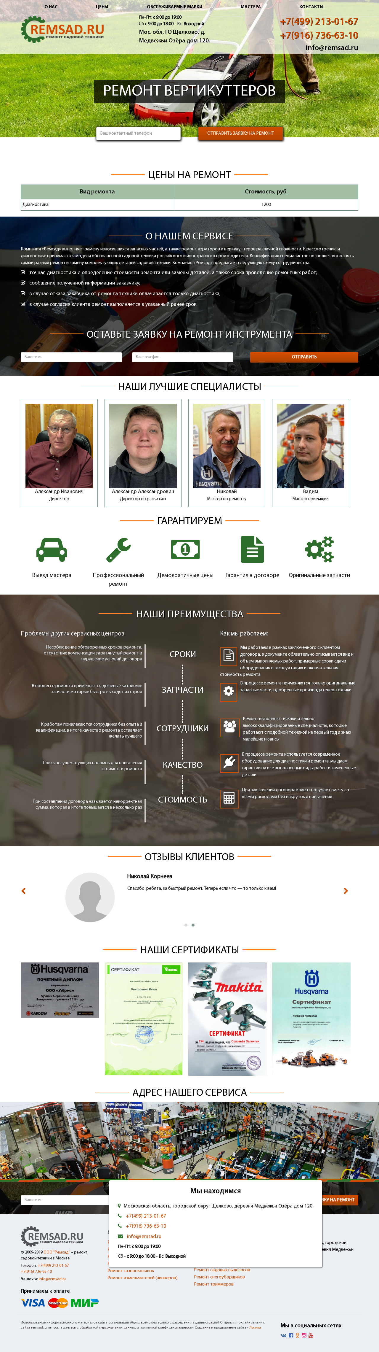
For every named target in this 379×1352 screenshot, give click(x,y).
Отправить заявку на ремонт (240, 133)
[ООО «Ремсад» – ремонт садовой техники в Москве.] (62, 29)
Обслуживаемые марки (174, 7)
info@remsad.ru (332, 48)
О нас (50, 7)
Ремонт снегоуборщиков (219, 1277)
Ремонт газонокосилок (130, 1271)
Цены (102, 7)
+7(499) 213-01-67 (319, 22)
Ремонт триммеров (214, 1284)
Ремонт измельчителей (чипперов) (142, 1278)
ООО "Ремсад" (57, 1252)
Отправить (304, 357)
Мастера (251, 7)
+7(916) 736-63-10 (319, 36)
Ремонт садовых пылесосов (222, 1270)
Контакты (311, 7)
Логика (255, 1327)
